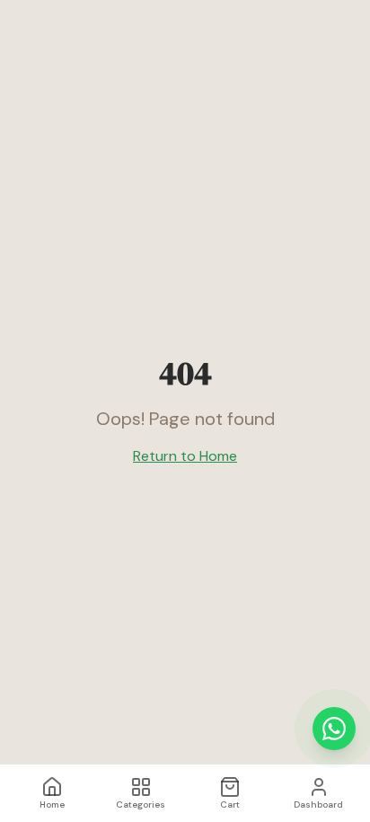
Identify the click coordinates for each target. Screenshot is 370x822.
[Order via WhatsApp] (334, 728)
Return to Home (185, 455)
